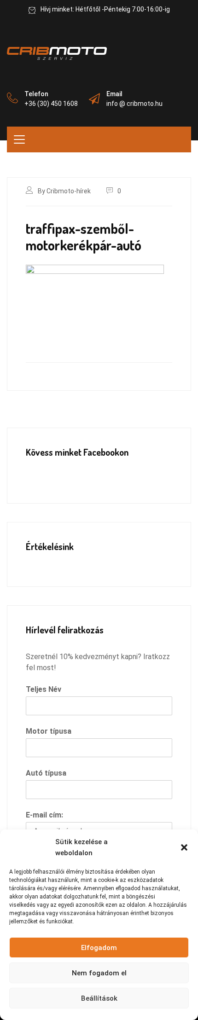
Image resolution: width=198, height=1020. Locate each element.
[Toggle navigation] (19, 139)
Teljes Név (43, 689)
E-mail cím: (44, 815)
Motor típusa (48, 731)
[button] (184, 847)
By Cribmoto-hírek (64, 191)
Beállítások (99, 998)
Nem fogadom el (99, 973)
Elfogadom (99, 948)
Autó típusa (46, 773)
